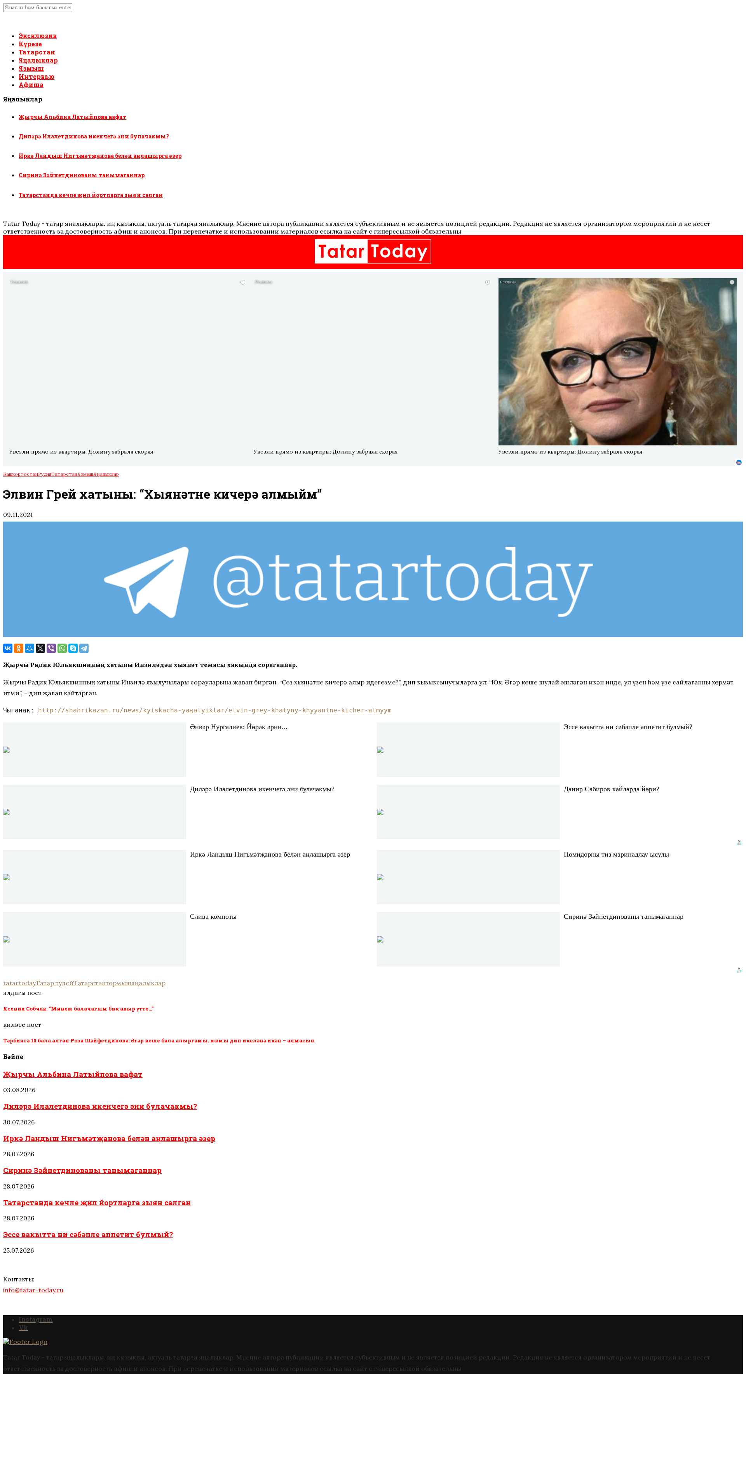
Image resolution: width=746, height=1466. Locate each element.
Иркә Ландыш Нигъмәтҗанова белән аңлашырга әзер (100, 155)
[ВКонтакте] (7, 648)
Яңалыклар (38, 60)
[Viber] (51, 648)
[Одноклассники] (18, 648)
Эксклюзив (38, 35)
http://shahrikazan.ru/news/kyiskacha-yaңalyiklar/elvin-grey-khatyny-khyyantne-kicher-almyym (215, 710)
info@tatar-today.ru (33, 1290)
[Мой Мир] (29, 648)
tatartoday (19, 983)
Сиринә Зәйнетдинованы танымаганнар (82, 175)
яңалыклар (148, 983)
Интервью (36, 76)
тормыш (118, 983)
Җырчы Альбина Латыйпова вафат (72, 116)
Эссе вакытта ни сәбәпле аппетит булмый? (88, 1234)
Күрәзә (30, 44)
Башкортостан (20, 474)
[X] (40, 648)
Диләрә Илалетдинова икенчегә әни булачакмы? (94, 136)
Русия (44, 474)
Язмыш (31, 68)
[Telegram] (84, 648)
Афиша (31, 84)
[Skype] (73, 648)
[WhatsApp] (62, 648)
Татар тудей (54, 983)
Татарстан (37, 52)
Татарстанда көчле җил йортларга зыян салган (91, 195)
